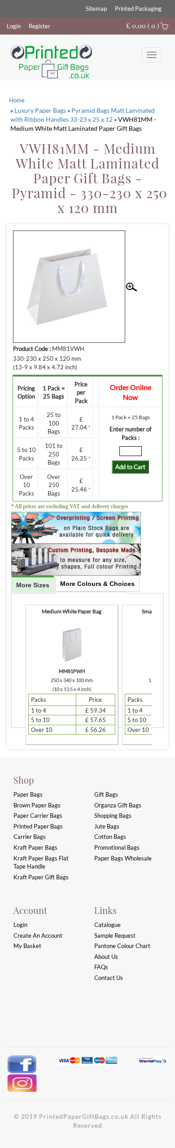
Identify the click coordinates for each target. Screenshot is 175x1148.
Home (17, 100)
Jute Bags (106, 826)
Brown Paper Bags (37, 805)
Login (14, 26)
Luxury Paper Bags (40, 110)
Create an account (37, 935)
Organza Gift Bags (117, 805)
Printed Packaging (138, 8)
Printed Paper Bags (38, 826)
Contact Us (108, 977)
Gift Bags (106, 794)
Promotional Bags (117, 847)
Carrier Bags (29, 836)
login (20, 924)
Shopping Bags (112, 815)
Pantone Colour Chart (122, 945)
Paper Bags (28, 794)
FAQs (101, 967)
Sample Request (115, 935)
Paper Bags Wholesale (123, 858)
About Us (106, 956)
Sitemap (96, 8)
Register (39, 26)
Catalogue (107, 924)
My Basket (27, 945)
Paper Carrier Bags (37, 815)
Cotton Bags (110, 836)
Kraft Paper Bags (35, 847)
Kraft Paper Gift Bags (41, 877)
